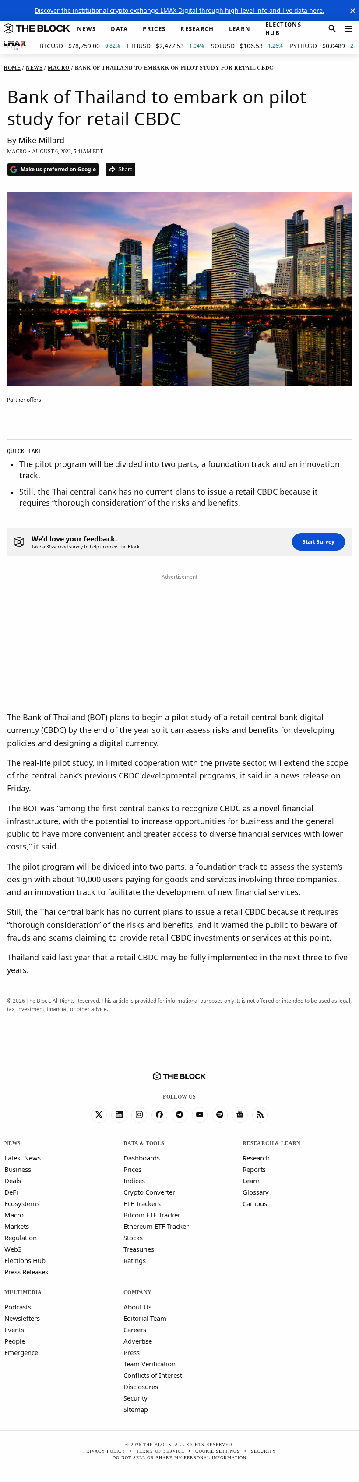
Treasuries (138, 1248)
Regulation (20, 1237)
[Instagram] (139, 1115)
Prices (132, 1169)
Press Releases (26, 1271)
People (14, 1340)
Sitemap (135, 1409)
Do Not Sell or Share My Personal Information (179, 1457)
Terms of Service (160, 1451)
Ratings (134, 1260)
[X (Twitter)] (99, 1115)
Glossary (256, 1192)
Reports (254, 1169)
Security (135, 1397)
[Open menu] (348, 29)
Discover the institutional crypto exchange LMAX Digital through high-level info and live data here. (179, 10)
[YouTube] (200, 1115)
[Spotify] (220, 1115)
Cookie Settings (217, 1451)
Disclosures (140, 1386)
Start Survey (318, 541)
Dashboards (141, 1157)
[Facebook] (159, 1115)
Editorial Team (144, 1318)
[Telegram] (179, 1115)
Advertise (137, 1340)
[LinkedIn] (119, 1115)
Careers (134, 1329)
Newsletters (22, 1318)
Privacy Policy (104, 1451)
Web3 (13, 1248)
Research (256, 1157)
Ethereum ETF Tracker (156, 1226)
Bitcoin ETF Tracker (151, 1214)
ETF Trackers (142, 1203)
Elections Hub (25, 1260)
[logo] (37, 29)
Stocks (133, 1237)
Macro (14, 1214)
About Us (137, 1306)
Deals (12, 1180)
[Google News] (240, 1115)
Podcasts (17, 1306)
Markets (16, 1226)
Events (14, 1329)
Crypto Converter (149, 1192)
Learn (251, 1180)
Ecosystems (21, 1203)
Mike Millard (41, 140)
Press (131, 1352)
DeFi (11, 1192)
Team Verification (149, 1363)
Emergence (21, 1352)
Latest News (22, 1157)
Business (17, 1169)
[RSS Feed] (260, 1115)
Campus (255, 1203)
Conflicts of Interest (152, 1375)
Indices (134, 1180)
